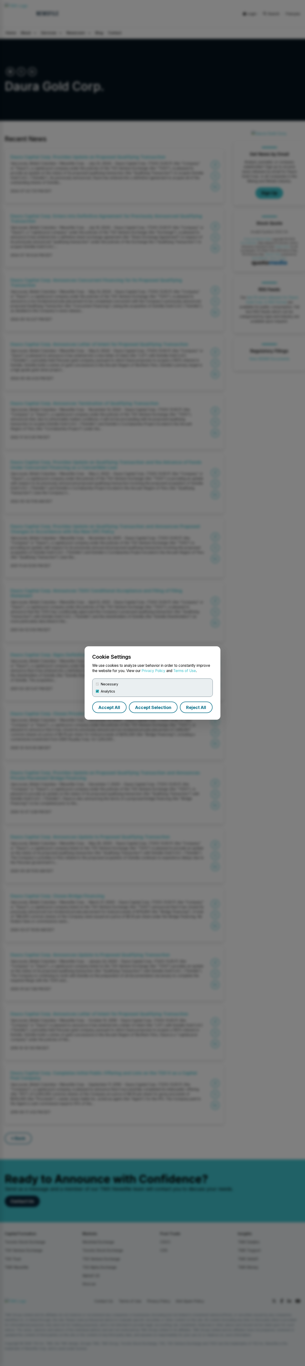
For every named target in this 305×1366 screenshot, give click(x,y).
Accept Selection (153, 707)
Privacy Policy (153, 670)
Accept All (109, 707)
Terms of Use (184, 670)
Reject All (196, 707)
